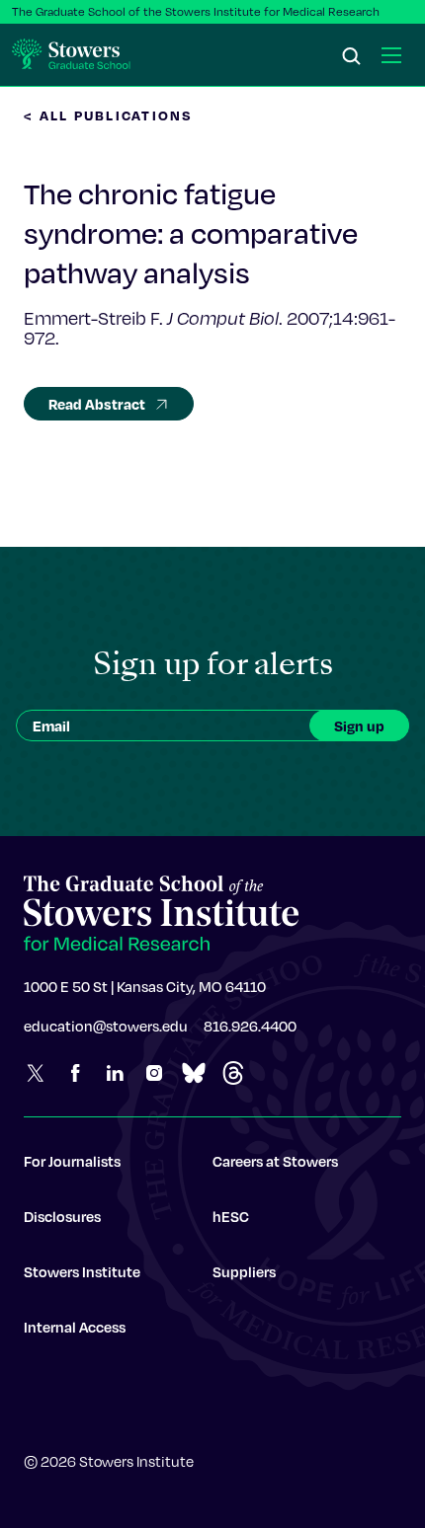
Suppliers (244, 1271)
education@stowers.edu (106, 1025)
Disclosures (62, 1216)
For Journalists (72, 1161)
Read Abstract (96, 404)
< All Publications (109, 115)
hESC (230, 1216)
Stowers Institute (82, 1271)
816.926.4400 (250, 1025)
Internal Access (75, 1327)
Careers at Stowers (275, 1161)
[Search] (352, 57)
